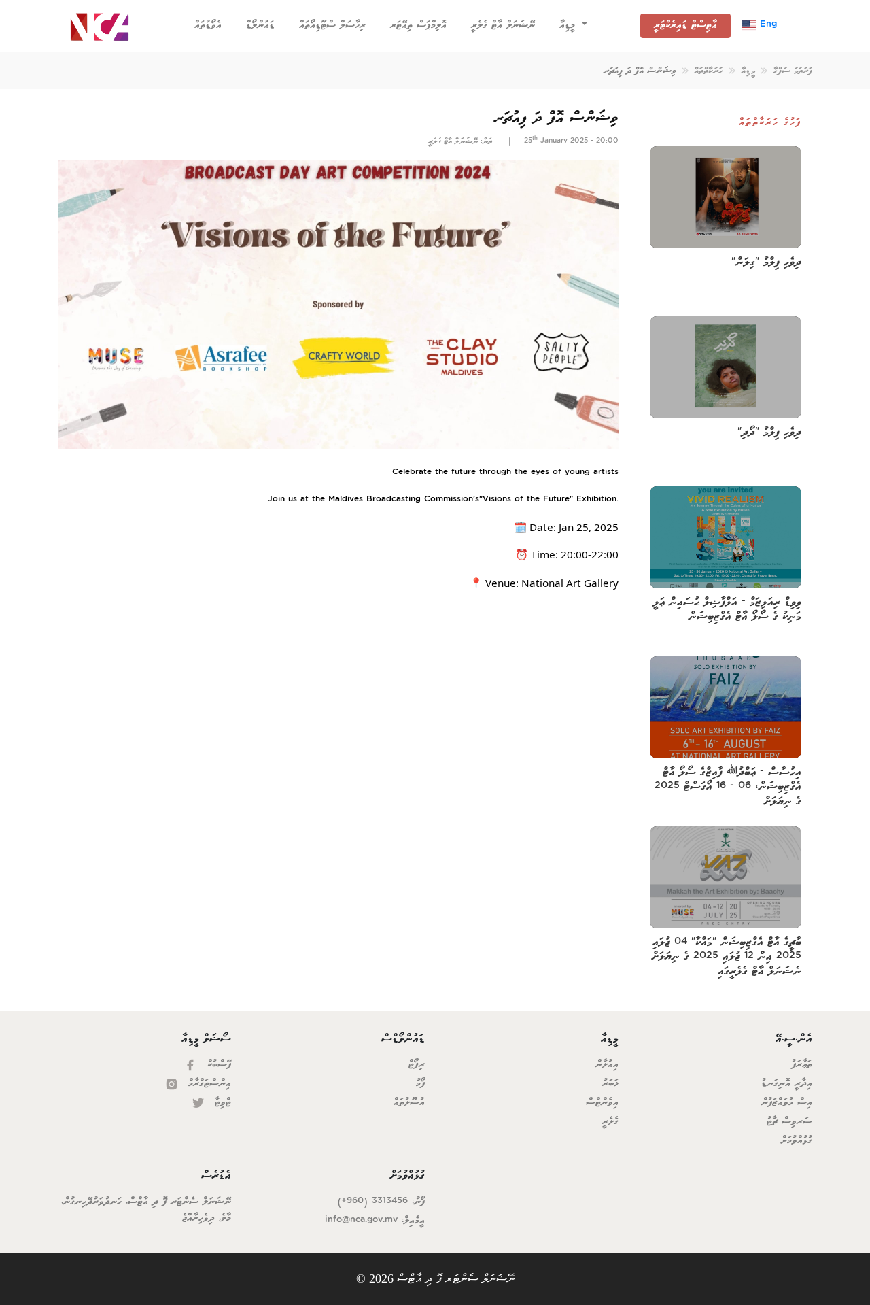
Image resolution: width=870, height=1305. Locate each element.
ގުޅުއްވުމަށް (796, 1141)
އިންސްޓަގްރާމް (207, 1084)
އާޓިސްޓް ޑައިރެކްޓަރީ (685, 25)
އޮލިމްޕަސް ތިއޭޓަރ (418, 25)
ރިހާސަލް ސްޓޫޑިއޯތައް (332, 25)
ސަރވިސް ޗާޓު (789, 1122)
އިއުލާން (607, 1065)
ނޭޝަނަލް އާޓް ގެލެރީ (503, 25)
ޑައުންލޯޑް (260, 25)
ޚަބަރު (610, 1084)
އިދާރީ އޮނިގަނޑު (786, 1084)
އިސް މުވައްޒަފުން (786, 1103)
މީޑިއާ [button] (569, 25)
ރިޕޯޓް (416, 1065)
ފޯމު (420, 1084)
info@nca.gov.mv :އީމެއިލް (375, 1221)
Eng (766, 25)
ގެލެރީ (610, 1122)
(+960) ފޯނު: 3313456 (381, 1202)
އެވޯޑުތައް (210, 25)
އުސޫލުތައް (409, 1103)
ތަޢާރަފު (802, 1065)
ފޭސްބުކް (217, 1065)
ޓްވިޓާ (221, 1103)
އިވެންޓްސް (602, 1103)
